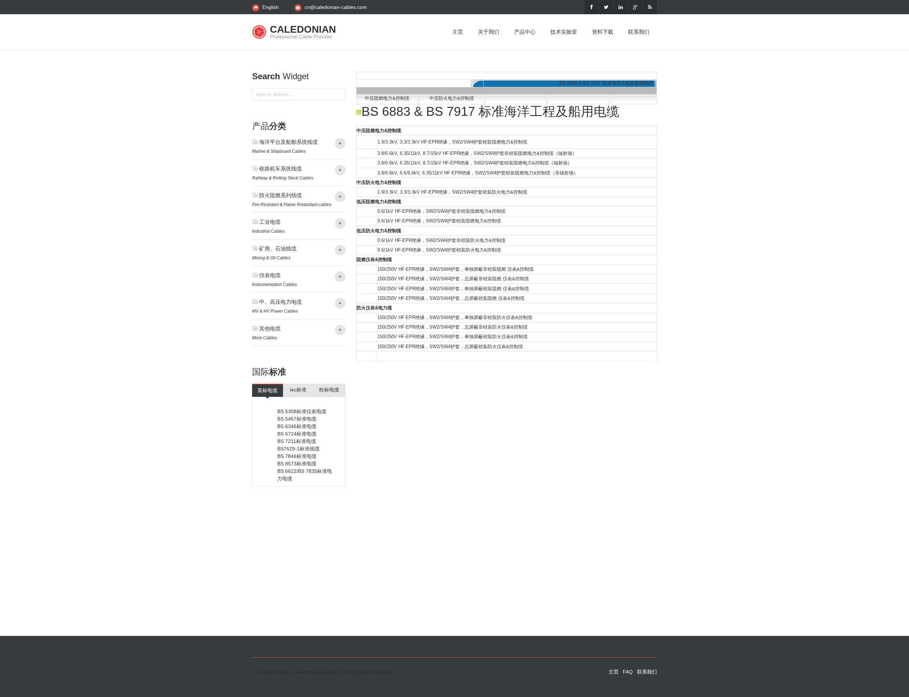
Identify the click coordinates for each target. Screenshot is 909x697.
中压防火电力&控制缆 (451, 98)
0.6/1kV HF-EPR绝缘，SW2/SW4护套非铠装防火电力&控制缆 (441, 240)
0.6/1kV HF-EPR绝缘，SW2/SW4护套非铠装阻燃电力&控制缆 (441, 211)
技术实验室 (563, 32)
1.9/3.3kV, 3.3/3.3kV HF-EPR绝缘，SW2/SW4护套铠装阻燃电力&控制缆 (452, 142)
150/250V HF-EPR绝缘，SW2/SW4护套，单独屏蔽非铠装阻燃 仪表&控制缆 (455, 269)
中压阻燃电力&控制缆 (387, 98)
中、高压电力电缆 (280, 302)
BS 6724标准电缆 (296, 434)
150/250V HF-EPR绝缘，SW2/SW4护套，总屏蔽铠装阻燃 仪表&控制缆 (450, 298)
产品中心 (524, 32)
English (270, 7)
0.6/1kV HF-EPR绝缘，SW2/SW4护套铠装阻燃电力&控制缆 (439, 220)
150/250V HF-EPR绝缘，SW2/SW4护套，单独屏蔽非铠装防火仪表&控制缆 (454, 317)
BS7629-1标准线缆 (298, 449)
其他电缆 (270, 328)
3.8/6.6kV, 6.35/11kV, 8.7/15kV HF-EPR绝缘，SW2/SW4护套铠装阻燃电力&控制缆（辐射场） (474, 163)
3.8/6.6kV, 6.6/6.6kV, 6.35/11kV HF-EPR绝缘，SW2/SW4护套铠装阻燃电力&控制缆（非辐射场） (477, 172)
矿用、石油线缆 (277, 248)
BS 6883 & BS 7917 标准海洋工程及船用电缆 (606, 83)
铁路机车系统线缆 (280, 169)
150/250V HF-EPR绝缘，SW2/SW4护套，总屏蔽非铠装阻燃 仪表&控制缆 (453, 278)
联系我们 (638, 32)
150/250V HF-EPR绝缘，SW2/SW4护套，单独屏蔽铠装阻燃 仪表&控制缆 (453, 288)
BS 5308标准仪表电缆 (301, 411)
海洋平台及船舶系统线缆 (288, 142)
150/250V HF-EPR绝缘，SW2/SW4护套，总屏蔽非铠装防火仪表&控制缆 (452, 327)
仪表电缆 (270, 275)
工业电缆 (270, 222)
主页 (457, 32)
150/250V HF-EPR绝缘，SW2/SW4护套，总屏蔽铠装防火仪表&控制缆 (450, 346)
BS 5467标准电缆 (296, 419)
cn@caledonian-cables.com (336, 7)
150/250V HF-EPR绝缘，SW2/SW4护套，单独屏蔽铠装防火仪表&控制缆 (452, 336)
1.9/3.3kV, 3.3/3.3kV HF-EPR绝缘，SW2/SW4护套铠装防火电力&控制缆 (452, 192)
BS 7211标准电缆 (296, 441)
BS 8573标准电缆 (296, 463)
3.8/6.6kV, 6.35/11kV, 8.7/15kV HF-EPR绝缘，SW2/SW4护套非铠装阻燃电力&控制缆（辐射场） (477, 153)
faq (628, 672)
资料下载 (602, 32)
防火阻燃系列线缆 (280, 195)
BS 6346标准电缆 (296, 426)
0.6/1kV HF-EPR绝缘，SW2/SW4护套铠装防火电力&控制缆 (439, 250)
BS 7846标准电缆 (296, 456)
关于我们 (488, 32)
